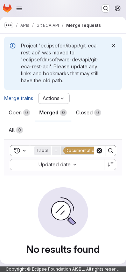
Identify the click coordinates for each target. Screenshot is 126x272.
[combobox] (57, 164)
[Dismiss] (113, 45)
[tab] (19, 112)
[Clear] (99, 150)
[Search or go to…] (106, 8)
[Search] (110, 150)
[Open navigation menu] (19, 8)
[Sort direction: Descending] (110, 164)
